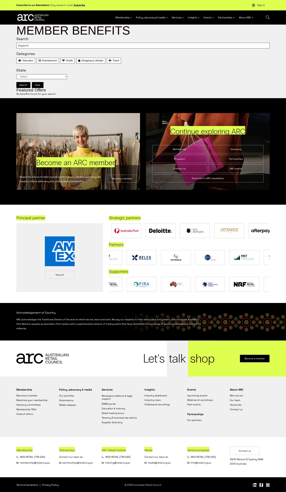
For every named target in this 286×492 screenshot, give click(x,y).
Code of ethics (24, 414)
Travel (115, 60)
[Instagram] (268, 485)
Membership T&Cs (26, 409)
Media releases (67, 404)
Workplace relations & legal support (117, 397)
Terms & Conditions (27, 484)
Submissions (66, 400)
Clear (38, 85)
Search (23, 85)
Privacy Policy (50, 484)
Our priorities (66, 395)
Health (69, 60)
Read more (111, 2)
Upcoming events (197, 395)
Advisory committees (28, 404)
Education (27, 60)
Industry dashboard (155, 395)
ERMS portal (109, 403)
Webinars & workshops (200, 400)
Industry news (152, 400)
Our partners (194, 420)
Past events (194, 404)
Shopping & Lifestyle (91, 60)
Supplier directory (112, 422)
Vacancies (235, 404)
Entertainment (49, 60)
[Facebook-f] (261, 485)
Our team (235, 400)
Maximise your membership (32, 400)
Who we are (236, 395)
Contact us (236, 409)
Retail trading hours (113, 413)
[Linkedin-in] (255, 485)
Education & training (113, 408)
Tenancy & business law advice (119, 417)
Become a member (27, 395)
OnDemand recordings (157, 404)
